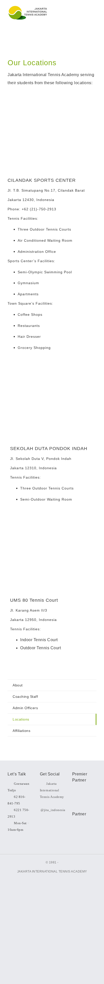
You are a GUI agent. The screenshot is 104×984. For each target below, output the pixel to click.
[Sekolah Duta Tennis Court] (52, 369)
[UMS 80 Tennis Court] (52, 521)
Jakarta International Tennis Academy (52, 790)
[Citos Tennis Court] (52, 101)
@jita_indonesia (53, 810)
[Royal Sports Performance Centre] (84, 829)
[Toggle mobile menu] (93, 12)
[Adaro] (84, 792)
